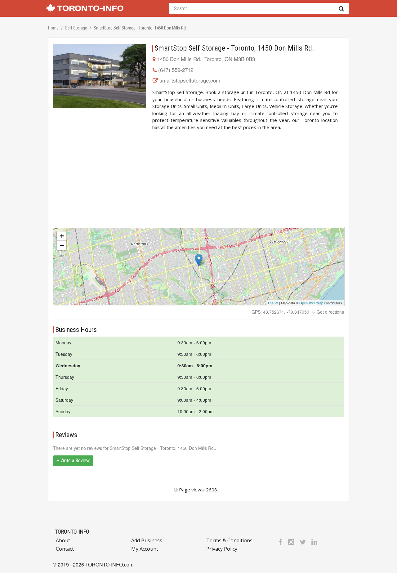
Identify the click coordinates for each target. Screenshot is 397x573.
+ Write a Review (73, 460)
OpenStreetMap (311, 302)
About (63, 540)
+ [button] (62, 236)
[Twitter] (303, 541)
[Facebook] (281, 541)
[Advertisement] (198, 179)
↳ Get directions (328, 312)
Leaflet (273, 302)
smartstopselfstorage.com (189, 80)
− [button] (62, 245)
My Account (144, 548)
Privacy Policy (221, 548)
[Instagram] (291, 541)
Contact (65, 548)
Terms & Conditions (229, 540)
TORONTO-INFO (72, 531)
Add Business (146, 540)
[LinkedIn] (314, 541)
